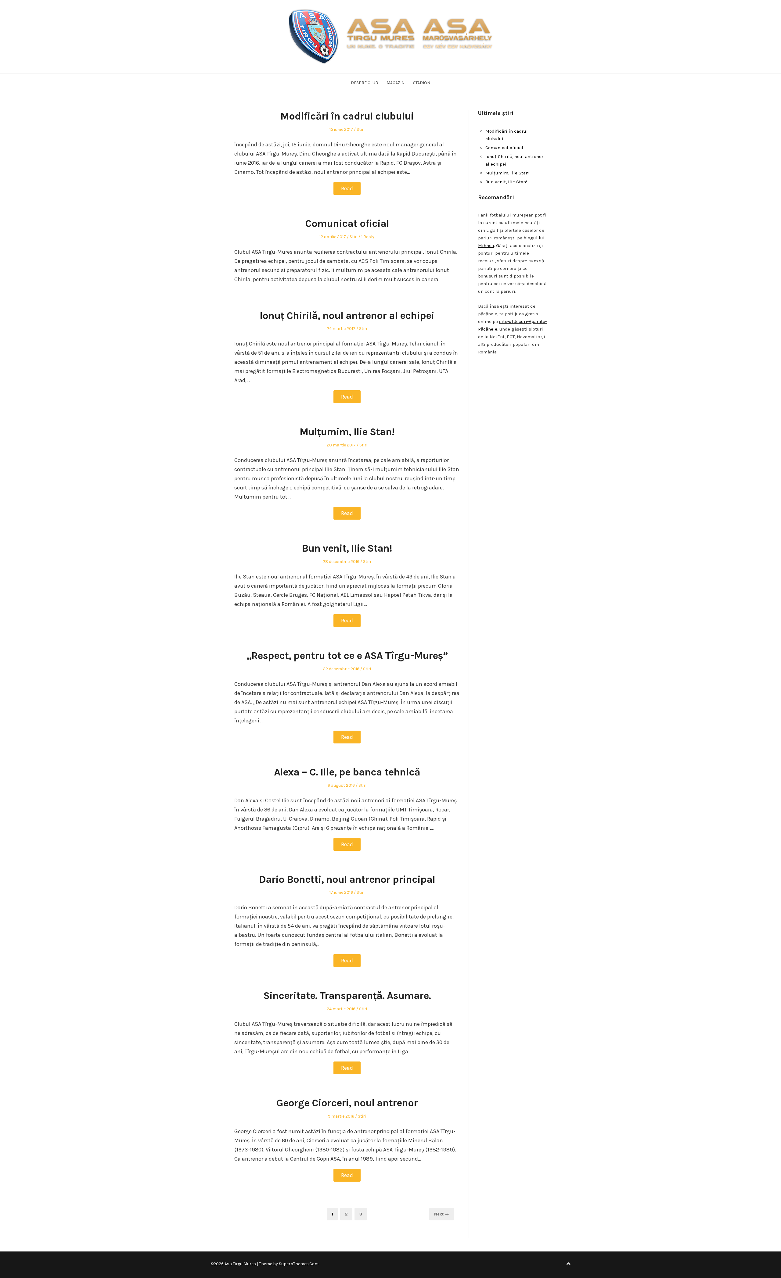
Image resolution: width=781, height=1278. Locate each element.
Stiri (361, 129)
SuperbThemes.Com (299, 1263)
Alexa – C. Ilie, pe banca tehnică (347, 772)
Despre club (364, 82)
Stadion (421, 82)
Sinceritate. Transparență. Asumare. (347, 996)
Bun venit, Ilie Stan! (347, 548)
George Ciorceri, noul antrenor (347, 1103)
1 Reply (367, 236)
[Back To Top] (568, 1264)
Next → (441, 1214)
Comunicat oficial (347, 223)
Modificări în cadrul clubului (347, 116)
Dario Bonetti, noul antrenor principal (347, 879)
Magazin (396, 82)
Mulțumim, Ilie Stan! (347, 432)
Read (347, 188)
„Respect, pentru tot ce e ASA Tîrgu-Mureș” (347, 656)
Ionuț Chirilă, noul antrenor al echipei (347, 316)
